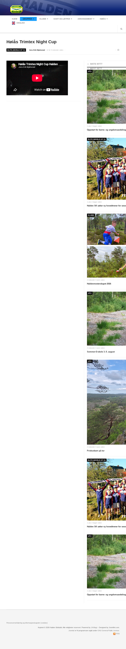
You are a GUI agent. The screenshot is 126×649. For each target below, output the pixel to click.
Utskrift (118, 50)
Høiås (103, 19)
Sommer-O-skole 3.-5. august (101, 352)
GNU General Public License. (109, 630)
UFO (90, 71)
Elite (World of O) (16, 50)
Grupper (27, 19)
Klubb (42, 19)
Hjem (14, 19)
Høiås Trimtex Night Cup (31, 41)
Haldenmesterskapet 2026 (99, 284)
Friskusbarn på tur (95, 451)
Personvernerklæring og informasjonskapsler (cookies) (27, 623)
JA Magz (94, 627)
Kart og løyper (62, 19)
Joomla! (71, 630)
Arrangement (85, 19)
